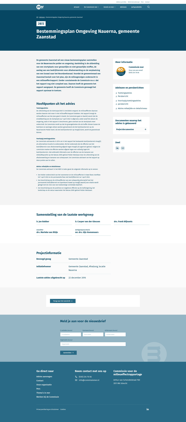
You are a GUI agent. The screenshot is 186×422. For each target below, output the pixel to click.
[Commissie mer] (40, 7)
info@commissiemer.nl (89, 380)
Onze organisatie (44, 384)
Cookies (63, 409)
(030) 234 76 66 (136, 72)
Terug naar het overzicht (61, 301)
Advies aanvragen (44, 376)
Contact (39, 380)
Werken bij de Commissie (47, 397)
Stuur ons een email (136, 70)
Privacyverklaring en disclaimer (47, 409)
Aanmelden (67, 353)
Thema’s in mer (43, 393)
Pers (38, 388)
